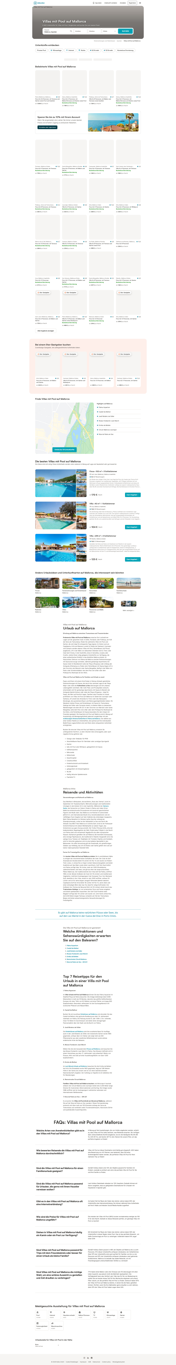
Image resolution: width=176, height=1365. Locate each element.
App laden (98, 3)
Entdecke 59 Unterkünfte (64, 450)
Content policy (106, 1362)
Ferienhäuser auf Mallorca (75, 1031)
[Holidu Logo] (43, 3)
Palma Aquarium (72, 945)
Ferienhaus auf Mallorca (89, 1014)
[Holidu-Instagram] (84, 1358)
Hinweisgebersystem (118, 1362)
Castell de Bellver (73, 948)
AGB (89, 1362)
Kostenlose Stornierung (125, 50)
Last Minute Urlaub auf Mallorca (76, 1066)
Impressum (83, 1362)
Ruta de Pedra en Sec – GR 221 (77, 962)
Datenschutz (96, 1362)
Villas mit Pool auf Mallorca (132, 41)
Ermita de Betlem (72, 956)
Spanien (119, 41)
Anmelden (123, 3)
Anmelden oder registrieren (47, 127)
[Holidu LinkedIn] (88, 1358)
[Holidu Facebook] (91, 1358)
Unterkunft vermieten (110, 3)
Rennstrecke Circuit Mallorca (77, 959)
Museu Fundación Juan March (77, 954)
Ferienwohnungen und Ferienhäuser (104, 41)
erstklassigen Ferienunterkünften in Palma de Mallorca (81, 718)
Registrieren (132, 3)
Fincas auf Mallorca (93, 1049)
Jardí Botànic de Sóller (74, 951)
